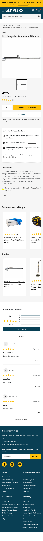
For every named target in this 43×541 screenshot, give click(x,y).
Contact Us (5, 501)
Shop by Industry (7, 480)
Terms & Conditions (23, 5)
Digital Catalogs (7, 513)
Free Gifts (26, 491)
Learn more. (32, 143)
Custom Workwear (8, 488)
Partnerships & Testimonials (32, 513)
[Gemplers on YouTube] (20, 464)
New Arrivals (6, 477)
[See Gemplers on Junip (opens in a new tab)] (26, 419)
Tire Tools (17, 25)
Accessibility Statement (30, 524)
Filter (22, 336)
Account (25, 477)
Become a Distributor (29, 485)
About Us (26, 501)
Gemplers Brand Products (31, 516)
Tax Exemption (27, 482)
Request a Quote (28, 480)
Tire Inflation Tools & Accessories (12, 27)
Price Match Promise (29, 510)
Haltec (4, 32)
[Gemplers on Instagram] (12, 464)
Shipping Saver (28, 488)
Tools (9, 25)
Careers (25, 519)
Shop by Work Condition (10, 482)
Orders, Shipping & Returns (11, 504)
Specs (4, 195)
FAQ (3, 519)
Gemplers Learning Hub (10, 507)
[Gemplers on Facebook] (4, 464)
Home (3, 25)
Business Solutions (31, 472)
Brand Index (6, 485)
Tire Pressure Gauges (31, 27)
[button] (29, 315)
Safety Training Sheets (9, 510)
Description (7, 167)
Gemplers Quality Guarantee (28, 505)
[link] (7, 100)
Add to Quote (21, 114)
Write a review (21, 329)
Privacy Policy (27, 522)
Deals (4, 491)
